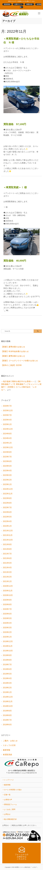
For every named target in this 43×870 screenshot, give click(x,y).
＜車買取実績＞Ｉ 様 (15, 187)
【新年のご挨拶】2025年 (11, 365)
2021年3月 (7, 572)
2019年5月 (7, 674)
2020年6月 (7, 614)
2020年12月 (8, 586)
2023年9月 (7, 452)
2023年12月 (8, 447)
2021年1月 (7, 581)
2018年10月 (8, 706)
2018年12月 (8, 697)
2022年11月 (7, 494)
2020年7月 (7, 609)
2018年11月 (7, 701)
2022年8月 (7, 503)
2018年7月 (7, 720)
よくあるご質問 (9, 809)
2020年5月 (7, 618)
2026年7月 (7, 406)
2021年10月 (8, 540)
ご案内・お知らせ (10, 741)
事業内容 (29, 4)
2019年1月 (7, 692)
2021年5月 (7, 563)
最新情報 (7, 4)
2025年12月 (8, 411)
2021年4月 (7, 568)
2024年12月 (8, 429)
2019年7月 (7, 665)
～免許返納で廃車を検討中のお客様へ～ (17, 381)
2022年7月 (7, 507)
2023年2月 (7, 480)
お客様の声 (8, 799)
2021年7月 (7, 554)
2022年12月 (8, 489)
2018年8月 (7, 715)
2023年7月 (7, 457)
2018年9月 (7, 711)
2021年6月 (7, 558)
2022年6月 (7, 512)
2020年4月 (7, 623)
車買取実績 (7, 755)
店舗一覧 (7, 795)
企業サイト (18, 4)
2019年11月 (7, 646)
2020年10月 (8, 595)
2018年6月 (7, 725)
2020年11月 (7, 591)
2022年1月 (7, 526)
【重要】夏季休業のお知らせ (13, 347)
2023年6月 (7, 461)
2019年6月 (7, 669)
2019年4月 (7, 678)
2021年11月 (7, 535)
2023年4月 (7, 471)
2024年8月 (7, 434)
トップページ (9, 780)
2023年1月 (7, 484)
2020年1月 (7, 637)
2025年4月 (7, 420)
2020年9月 (7, 600)
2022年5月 (7, 517)
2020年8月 (7, 604)
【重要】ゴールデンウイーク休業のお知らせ (19, 361)
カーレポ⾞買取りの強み (13, 790)
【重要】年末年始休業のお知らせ (15, 351)
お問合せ (7, 814)
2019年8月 (7, 660)
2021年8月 (7, 549)
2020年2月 (7, 632)
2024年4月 (7, 438)
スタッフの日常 (9, 745)
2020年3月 (7, 628)
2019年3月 (7, 683)
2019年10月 (8, 651)
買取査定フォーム (10, 804)
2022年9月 (7, 498)
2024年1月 (7, 443)
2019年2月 (7, 688)
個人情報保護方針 (10, 819)
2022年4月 (7, 521)
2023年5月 (7, 466)
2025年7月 (7, 415)
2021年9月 (7, 544)
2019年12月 (8, 641)
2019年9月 (7, 655)
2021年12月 (8, 531)
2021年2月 (7, 577)
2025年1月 (7, 424)
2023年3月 (7, 475)
